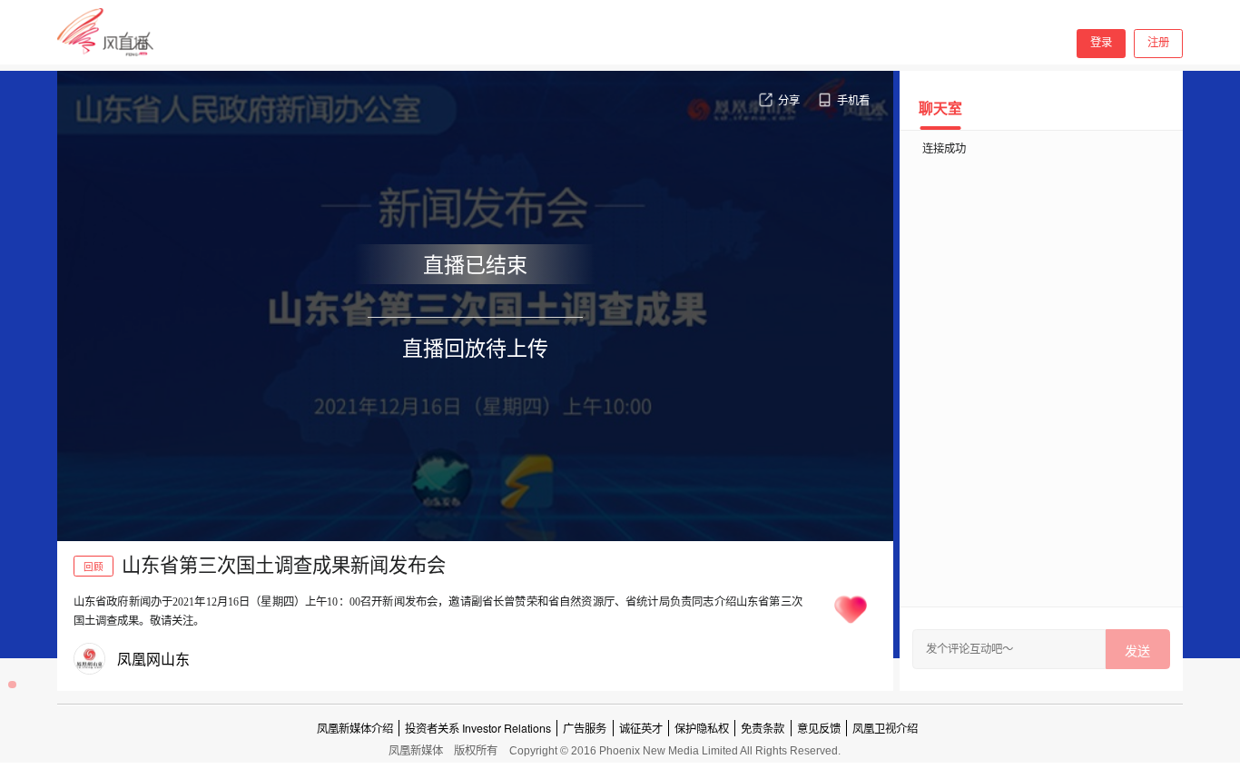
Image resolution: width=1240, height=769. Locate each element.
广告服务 (584, 728)
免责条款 (762, 728)
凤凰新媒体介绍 (355, 728)
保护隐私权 (701, 728)
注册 (1158, 42)
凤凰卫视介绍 (885, 728)
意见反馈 (819, 728)
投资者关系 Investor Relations (478, 728)
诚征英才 (641, 728)
